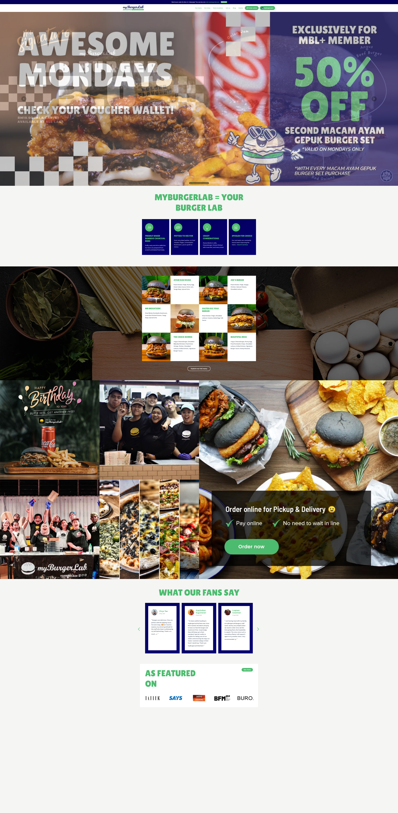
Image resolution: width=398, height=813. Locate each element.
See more (247, 669)
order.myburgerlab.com (212, 2)
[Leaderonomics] (152, 698)
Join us (228, 8)
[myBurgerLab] (133, 7)
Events (241, 8)
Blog (234, 8)
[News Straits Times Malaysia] (175, 698)
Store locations (218, 8)
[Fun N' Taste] (245, 698)
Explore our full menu (199, 368)
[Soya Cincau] (199, 698)
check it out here (242, 245)
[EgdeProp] (222, 698)
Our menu (198, 8)
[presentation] (140, 629)
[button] (24, 99)
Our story (207, 8)
